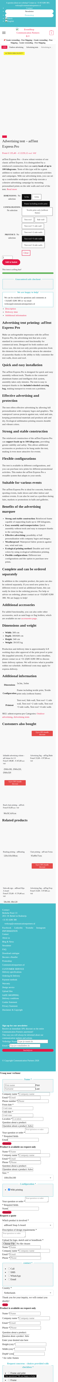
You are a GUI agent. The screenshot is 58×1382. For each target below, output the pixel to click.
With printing (16, 1189)
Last (37, 1089)
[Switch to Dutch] (29, 18)
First (37, 1085)
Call (12, 1268)
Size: (5, 1173)
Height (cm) (8, 1344)
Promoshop (29, 15)
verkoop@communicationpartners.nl (28, 5)
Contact (29, 8)
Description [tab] (10, 309)
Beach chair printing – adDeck (13, 805)
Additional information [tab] (15, 315)
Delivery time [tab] (11, 312)
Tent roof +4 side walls (33, 245)
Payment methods (9, 980)
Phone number (10, 1101)
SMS (13, 1272)
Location (7, 1119)
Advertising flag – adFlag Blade (41, 756)
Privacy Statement (10, 1006)
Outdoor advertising (16, 47)
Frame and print (18, 1373)
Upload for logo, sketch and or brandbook (22, 1240)
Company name (10, 1094)
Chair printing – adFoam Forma (41, 852)
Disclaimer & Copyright (12, 1010)
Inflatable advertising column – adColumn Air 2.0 (14, 757)
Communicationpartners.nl (13, 965)
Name (6, 1151)
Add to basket (11, 262)
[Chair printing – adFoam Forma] (41, 836)
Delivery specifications (11, 972)
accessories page (29, 618)
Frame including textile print (35, 204)
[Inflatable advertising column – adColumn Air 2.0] (14, 740)
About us (6, 938)
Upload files (7, 991)
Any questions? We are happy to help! (20, 1376)
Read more (12, 189)
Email (5, 1045)
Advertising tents (32, 47)
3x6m (36, 197)
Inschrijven (27, 1050)
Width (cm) (8, 1349)
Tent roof (28, 219)
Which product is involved (15, 1220)
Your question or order (13, 1132)
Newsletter (29, 11)
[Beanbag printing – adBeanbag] (14, 836)
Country (7, 1288)
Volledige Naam (9, 1041)
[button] (51, 33)
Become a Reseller (10, 957)
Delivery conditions (10, 998)
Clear (26, 253)
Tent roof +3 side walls (33, 239)
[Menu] (6, 33)
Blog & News (8, 942)
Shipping (7, 1143)
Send (5, 1305)
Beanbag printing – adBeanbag (14, 852)
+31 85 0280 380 (43, 3)
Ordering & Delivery (11, 976)
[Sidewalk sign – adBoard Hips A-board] (14, 873)
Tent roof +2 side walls (33, 232)
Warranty (6, 983)
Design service (8, 987)
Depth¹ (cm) (8, 1354)
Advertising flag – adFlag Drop (41, 888)
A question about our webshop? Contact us (21, 3)
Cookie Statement (9, 1002)
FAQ (4, 949)
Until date (7, 1111)
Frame (14, 1380)
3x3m (26, 197)
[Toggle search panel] (3, 40)
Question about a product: (14, 1122)
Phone (6, 1162)
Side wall (40, 219)
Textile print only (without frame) (37, 211)
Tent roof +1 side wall (33, 226)
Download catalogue (10, 953)
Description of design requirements (19, 1230)
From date (8, 1104)
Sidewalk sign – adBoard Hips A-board (14, 889)
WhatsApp (16, 1276)
